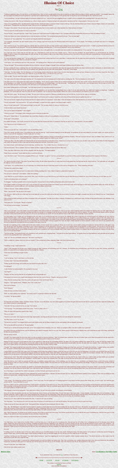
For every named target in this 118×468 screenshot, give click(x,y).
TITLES (57, 460)
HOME (41, 460)
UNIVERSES (75, 460)
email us (59, 464)
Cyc (61, 9)
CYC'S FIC (49, 460)
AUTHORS (65, 460)
